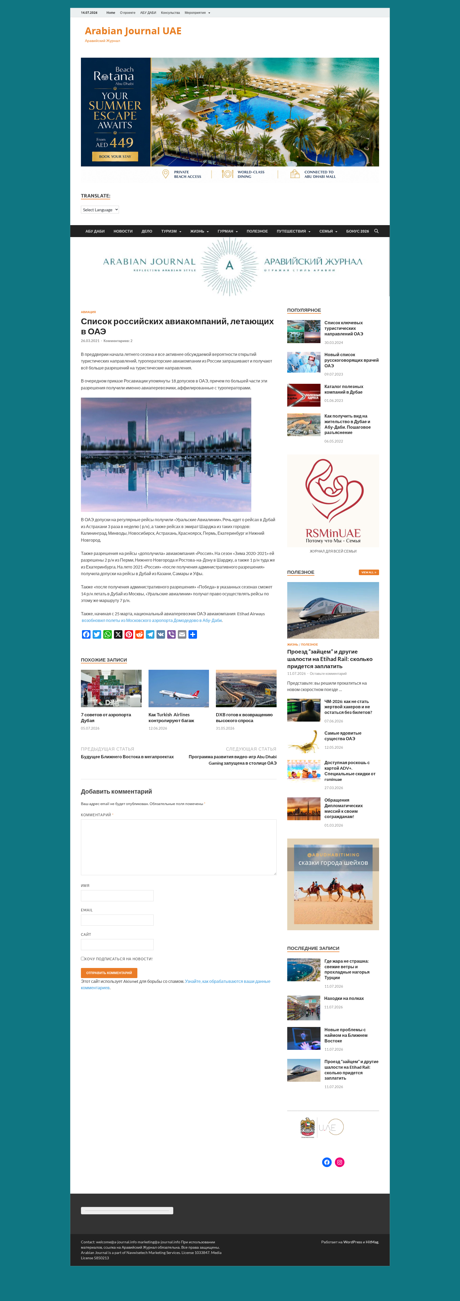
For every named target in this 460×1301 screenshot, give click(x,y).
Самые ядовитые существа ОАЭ (343, 735)
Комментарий (97, 815)
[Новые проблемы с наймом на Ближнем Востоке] (304, 1030)
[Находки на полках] (303, 998)
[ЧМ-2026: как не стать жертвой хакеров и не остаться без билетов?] (304, 701)
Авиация (88, 312)
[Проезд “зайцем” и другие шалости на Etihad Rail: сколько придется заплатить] (333, 585)
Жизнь (197, 231)
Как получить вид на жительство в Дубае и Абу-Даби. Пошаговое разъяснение (348, 424)
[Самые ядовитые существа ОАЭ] (304, 733)
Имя (85, 885)
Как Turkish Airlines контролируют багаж (171, 717)
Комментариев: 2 (118, 341)
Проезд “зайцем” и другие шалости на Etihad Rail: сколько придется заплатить (330, 658)
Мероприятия (195, 13)
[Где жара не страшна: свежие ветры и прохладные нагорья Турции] (304, 961)
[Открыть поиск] (376, 231)
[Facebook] (327, 1162)
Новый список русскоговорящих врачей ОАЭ (352, 360)
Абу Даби (95, 231)
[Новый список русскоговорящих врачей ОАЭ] (304, 354)
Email (87, 910)
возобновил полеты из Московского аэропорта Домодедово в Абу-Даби (152, 620)
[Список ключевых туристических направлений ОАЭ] (304, 323)
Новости (123, 231)
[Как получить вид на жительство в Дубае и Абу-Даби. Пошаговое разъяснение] (304, 416)
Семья (326, 231)
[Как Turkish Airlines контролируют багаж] (179, 690)
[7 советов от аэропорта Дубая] (111, 690)
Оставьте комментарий (328, 673)
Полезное (257, 231)
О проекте (127, 13)
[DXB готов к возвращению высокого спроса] (246, 690)
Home (110, 13)
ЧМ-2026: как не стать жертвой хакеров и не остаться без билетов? (348, 707)
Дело (147, 231)
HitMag (372, 1242)
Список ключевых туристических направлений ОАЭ (344, 328)
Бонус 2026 (357, 231)
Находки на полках (344, 998)
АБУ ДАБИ (148, 13)
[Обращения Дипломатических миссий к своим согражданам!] (304, 800)
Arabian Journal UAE (133, 30)
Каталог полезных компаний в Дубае (344, 389)
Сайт (86, 934)
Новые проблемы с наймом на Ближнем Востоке (346, 1035)
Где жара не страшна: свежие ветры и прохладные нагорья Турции (347, 969)
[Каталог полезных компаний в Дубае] (304, 386)
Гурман (225, 231)
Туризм (169, 231)
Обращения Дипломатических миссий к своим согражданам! (344, 808)
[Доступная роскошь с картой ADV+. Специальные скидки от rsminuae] (304, 762)
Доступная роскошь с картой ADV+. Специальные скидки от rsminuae (350, 770)
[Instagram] (339, 1162)
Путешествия (291, 231)
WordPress (352, 1242)
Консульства (170, 13)
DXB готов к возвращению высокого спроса (244, 717)
